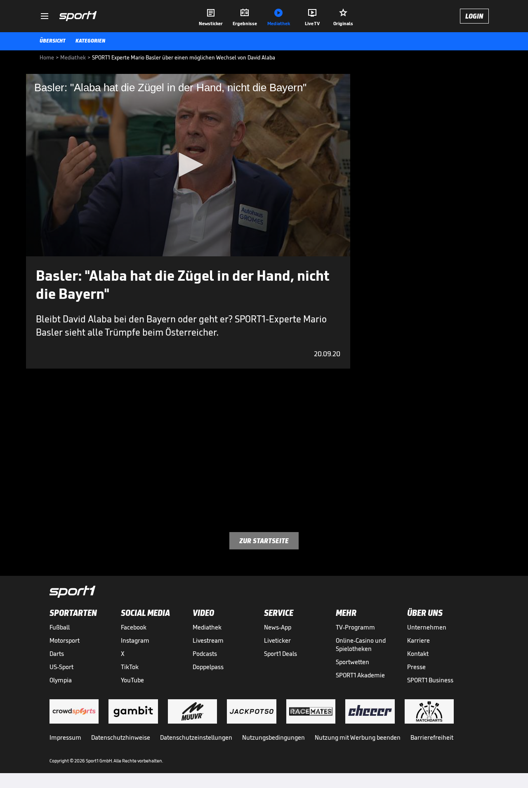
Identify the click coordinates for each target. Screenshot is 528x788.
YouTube (132, 680)
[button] (188, 165)
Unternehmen (426, 627)
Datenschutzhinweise (120, 737)
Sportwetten (352, 662)
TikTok (130, 667)
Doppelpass (208, 667)
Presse (416, 667)
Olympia (61, 680)
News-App (277, 627)
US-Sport (61, 667)
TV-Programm (355, 627)
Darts (57, 654)
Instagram (135, 640)
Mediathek (207, 627)
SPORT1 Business (430, 680)
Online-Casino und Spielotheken (361, 645)
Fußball (60, 627)
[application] (188, 165)
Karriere (418, 640)
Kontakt (418, 654)
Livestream (208, 640)
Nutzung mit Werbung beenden (358, 737)
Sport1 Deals (280, 654)
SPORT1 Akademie (360, 675)
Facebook (133, 627)
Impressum (65, 737)
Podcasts (205, 654)
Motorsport (65, 640)
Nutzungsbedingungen (273, 737)
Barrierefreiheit (431, 737)
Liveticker (277, 640)
